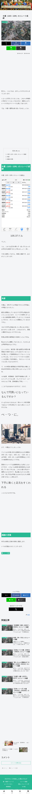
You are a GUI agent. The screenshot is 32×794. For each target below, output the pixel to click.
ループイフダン (8, 784)
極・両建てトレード (8, 781)
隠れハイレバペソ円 (23, 784)
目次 (13, 151)
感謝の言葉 (10, 159)
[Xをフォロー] (16, 609)
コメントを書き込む (16, 763)
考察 (8, 156)
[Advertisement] (16, 71)
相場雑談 (8, 786)
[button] (21, 48)
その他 (23, 786)
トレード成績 (6, 553)
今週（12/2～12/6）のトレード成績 (16, 154)
